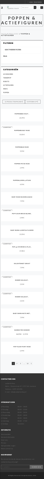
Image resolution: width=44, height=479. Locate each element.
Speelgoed (13, 34)
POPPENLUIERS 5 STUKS (22, 180)
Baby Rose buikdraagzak (22, 197)
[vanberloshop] (13, 7)
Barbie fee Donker (22, 330)
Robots (6, 81)
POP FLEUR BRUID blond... (22, 213)
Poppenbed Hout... (22, 114)
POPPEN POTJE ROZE (22, 163)
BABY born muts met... (22, 313)
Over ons (4, 440)
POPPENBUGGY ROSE (22, 130)
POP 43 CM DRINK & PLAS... (22, 247)
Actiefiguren (8, 85)
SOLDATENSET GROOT (22, 263)
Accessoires (8, 74)
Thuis (3, 34)
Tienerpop (7, 78)
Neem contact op (7, 448)
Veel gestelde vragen (8, 446)
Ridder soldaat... (22, 280)
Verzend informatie (8, 437)
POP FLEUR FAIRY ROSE (22, 346)
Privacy (3, 443)
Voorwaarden (6, 434)
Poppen (6, 92)
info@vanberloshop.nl (18, 392)
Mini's (5, 89)
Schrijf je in (36, 467)
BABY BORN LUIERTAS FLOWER (22, 230)
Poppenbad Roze (22, 147)
